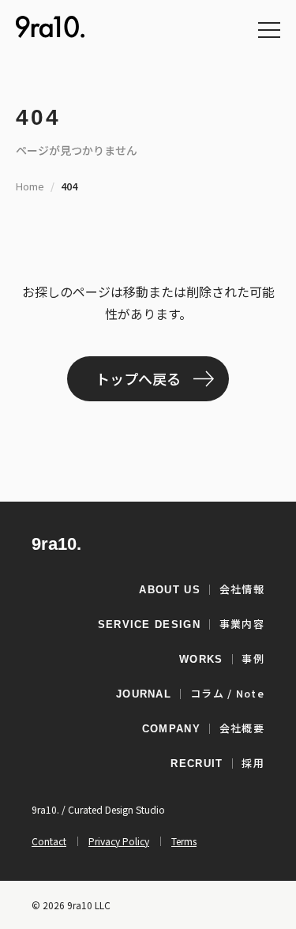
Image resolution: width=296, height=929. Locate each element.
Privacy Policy (118, 841)
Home (30, 186)
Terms (184, 841)
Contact (49, 841)
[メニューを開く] (269, 30)
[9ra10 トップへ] (50, 27)
